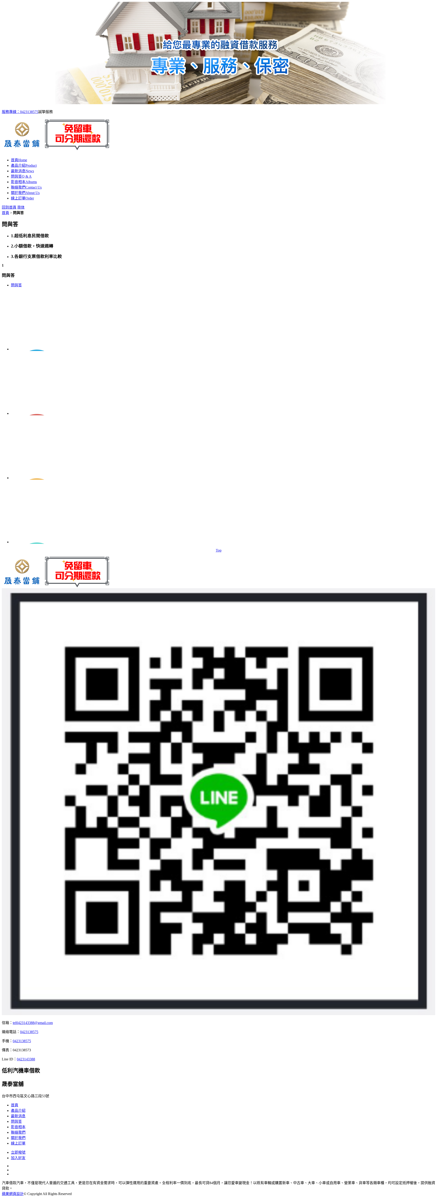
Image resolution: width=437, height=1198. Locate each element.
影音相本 (24, 182)
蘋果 (5, 1194)
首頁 (19, 160)
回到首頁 (9, 207)
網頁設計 (16, 1194)
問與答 (21, 176)
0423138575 (29, 1032)
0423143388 (26, 1059)
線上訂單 (22, 198)
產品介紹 (24, 165)
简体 (21, 207)
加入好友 (18, 1158)
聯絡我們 (26, 187)
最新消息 (22, 171)
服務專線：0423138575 (20, 112)
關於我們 (25, 193)
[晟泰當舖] (58, 148)
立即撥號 (18, 1152)
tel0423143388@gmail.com (33, 1023)
